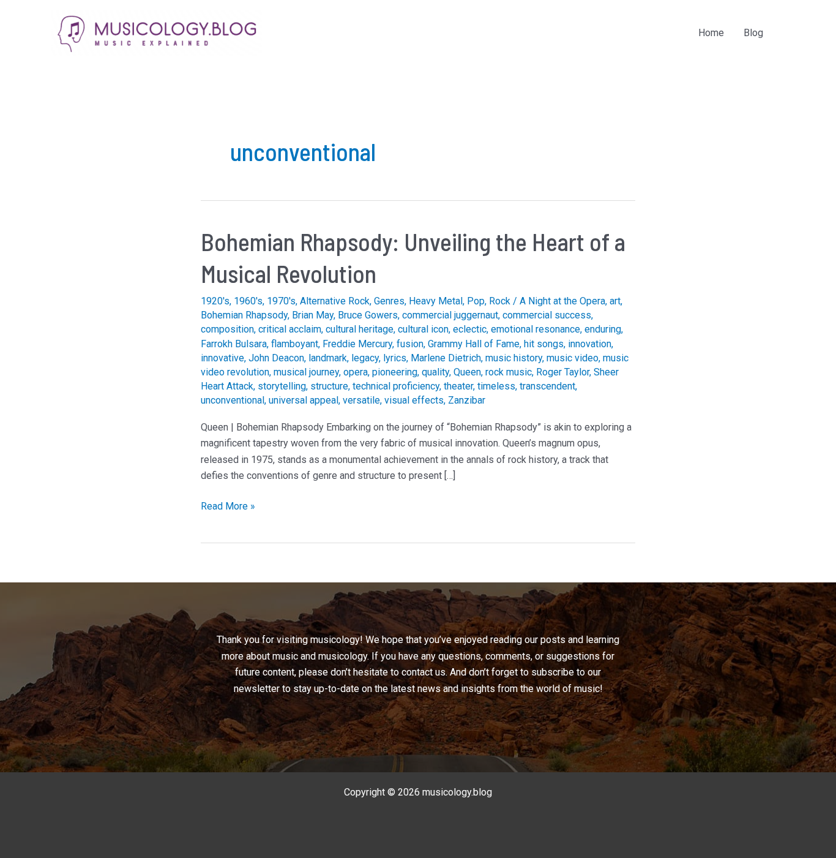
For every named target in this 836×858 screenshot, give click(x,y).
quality (435, 372)
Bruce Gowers (368, 315)
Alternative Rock (335, 301)
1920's (215, 301)
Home (711, 33)
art (615, 301)
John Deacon (276, 358)
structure (329, 386)
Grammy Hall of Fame (474, 344)
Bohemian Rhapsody (244, 315)
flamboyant (294, 344)
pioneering (394, 372)
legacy (365, 358)
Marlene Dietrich (446, 358)
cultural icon (423, 329)
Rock (499, 301)
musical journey (306, 372)
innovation (589, 344)
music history (513, 358)
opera (355, 372)
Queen (467, 372)
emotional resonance (535, 329)
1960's (248, 301)
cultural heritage (360, 329)
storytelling (282, 386)
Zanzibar (466, 400)
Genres (389, 301)
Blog (753, 33)
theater (458, 386)
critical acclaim (289, 329)
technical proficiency (396, 386)
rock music (508, 372)
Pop (476, 301)
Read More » (228, 507)
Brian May (313, 315)
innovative (222, 358)
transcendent (547, 386)
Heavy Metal (436, 301)
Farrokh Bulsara (234, 344)
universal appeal (303, 400)
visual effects (414, 400)
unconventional (232, 400)
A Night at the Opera (562, 301)
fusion (410, 344)
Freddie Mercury (357, 344)
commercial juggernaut (450, 315)
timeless (496, 386)
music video (573, 358)
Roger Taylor (562, 372)
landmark (327, 358)
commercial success (546, 315)
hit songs (544, 344)
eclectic (470, 329)
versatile (361, 400)
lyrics (394, 358)
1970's (281, 301)
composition (227, 329)
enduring (602, 329)
